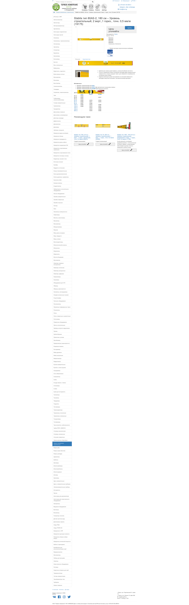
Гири (55, 95)
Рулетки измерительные (59, 364)
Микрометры (57, 251)
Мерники (56, 230)
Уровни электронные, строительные (59, 443)
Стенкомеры (57, 385)
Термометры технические (60, 413)
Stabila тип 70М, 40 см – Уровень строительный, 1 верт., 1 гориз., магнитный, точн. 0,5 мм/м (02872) (82, 137)
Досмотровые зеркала (59, 521)
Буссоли (56, 62)
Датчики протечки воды (59, 518)
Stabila (116, 34)
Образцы (56, 286)
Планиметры (57, 310)
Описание (77, 59)
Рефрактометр (57, 361)
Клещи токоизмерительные (60, 171)
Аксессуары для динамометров (61, 496)
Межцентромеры (58, 227)
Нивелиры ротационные (59, 270)
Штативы (56, 475)
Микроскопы (57, 254)
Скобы (55, 379)
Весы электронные (58, 65)
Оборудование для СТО (59, 282)
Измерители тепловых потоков (61, 155)
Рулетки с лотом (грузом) (60, 367)
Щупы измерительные (59, 481)
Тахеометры (57, 394)
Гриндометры (57, 109)
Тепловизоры (57, 407)
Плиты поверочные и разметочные (62, 316)
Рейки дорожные (58, 352)
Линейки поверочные (59, 199)
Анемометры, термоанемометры (62, 41)
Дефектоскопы (57, 121)
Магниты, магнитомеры (59, 217)
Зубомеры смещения (59, 130)
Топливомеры (57, 422)
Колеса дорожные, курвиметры (61, 177)
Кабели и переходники (59, 544)
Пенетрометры (57, 304)
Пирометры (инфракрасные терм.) (62, 307)
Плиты (55, 313)
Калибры (56, 165)
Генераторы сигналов (59, 515)
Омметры (56, 561)
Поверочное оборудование (60, 322)
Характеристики (86, 59)
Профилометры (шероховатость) (62, 343)
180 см (75, 109)
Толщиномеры (57, 419)
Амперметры (57, 503)
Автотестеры (57, 22)
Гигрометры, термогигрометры (61, 92)
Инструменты (57, 490)
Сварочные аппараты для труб (61, 570)
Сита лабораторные (58, 373)
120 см (75, 106)
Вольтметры (56, 512)
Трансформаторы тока (59, 579)
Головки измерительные (59, 103)
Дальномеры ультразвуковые (61, 115)
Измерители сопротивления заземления (60, 148)
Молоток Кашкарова (58, 257)
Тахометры (56, 397)
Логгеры (56, 205)
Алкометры (56, 38)
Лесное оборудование (59, 193)
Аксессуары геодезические (60, 31)
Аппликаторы (57, 44)
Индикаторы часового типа (60, 158)
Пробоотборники (58, 334)
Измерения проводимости (60, 139)
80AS (93, 85)
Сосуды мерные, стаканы (60, 382)
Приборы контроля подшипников (62, 328)
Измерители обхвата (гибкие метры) (60, 537)
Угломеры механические (60, 431)
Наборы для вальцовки (59, 558)
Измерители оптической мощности (62, 541)
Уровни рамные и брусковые (60, 440)
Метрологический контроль (60, 245)
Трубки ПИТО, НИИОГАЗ (59, 428)
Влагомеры (56, 80)
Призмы (55, 331)
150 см (75, 107)
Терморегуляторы (58, 573)
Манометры (56, 220)
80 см (75, 101)
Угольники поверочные (59, 437)
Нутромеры (56, 279)
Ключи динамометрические (60, 174)
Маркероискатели (58, 552)
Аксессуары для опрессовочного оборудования (61, 499)
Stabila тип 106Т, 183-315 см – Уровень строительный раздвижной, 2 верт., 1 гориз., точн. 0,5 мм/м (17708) (126, 137)
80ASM (93, 88)
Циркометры (57, 456)
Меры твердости (58, 236)
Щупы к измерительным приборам (62, 484)
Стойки (55, 388)
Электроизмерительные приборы (62, 487)
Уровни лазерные (58, 585)
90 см (75, 103)
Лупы (55, 208)
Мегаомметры (57, 224)
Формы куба (57, 447)
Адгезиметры (57, 28)
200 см (75, 110)
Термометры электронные (60, 416)
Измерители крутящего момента (61, 534)
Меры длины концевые (59, 233)
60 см (75, 100)
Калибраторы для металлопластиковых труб (60, 548)
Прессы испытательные (59, 325)
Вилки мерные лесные (59, 74)
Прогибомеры (57, 340)
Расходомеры (57, 349)
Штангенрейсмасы (58, 469)
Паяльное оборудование (60, 301)
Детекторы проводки (58, 118)
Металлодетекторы (58, 242)
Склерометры (57, 376)
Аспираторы (57, 50)
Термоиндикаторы (58, 410)
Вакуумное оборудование (60, 506)
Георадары (56, 89)
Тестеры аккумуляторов (59, 576)
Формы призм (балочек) (59, 450)
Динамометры (57, 124)
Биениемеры (57, 56)
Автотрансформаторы (59, 25)
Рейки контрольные (58, 355)
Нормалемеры (57, 276)
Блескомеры (57, 59)
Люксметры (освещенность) (60, 211)
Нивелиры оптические (59, 267)
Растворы (56, 567)
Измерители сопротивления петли (62, 152)
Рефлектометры (57, 358)
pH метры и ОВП (58, 16)
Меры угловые (57, 239)
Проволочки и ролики (59, 337)
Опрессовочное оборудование (61, 564)
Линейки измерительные (60, 196)
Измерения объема (58, 136)
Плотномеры (57, 319)
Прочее (55, 493)
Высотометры (57, 83)
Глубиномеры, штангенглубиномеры (59, 99)
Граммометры (57, 106)
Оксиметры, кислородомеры (60, 292)
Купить (130, 28)
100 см (75, 104)
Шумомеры (56, 478)
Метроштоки (57, 248)
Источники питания (58, 162)
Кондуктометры (57, 186)
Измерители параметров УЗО (61, 145)
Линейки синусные (58, 202)
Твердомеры (57, 401)
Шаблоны (56, 459)
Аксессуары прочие (58, 35)
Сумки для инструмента (59, 391)
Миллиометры (57, 555)
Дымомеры (56, 127)
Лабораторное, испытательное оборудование (61, 189)
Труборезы (56, 582)
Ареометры (56, 47)
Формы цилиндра (58, 453)
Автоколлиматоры (58, 19)
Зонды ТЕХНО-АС (58, 528)
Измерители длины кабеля (60, 142)
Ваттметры (56, 509)
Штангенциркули (58, 472)
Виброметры (57, 68)
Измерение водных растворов (61, 133)
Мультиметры (57, 260)
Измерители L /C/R (58, 531)
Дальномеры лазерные (59, 112)
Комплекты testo (57, 180)
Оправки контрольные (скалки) (61, 295)
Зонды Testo (57, 525)
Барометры (56, 53)
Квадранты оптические (59, 168)
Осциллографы (57, 298)
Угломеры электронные (59, 434)
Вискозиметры (57, 77)
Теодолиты (56, 404)
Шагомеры (56, 463)
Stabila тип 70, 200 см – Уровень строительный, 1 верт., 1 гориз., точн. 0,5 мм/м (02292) (105, 137)
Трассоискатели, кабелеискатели (62, 425)
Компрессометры (58, 183)
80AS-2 (93, 87)
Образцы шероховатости (60, 289)
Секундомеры (57, 370)
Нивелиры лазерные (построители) (59, 263)
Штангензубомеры (58, 466)
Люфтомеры (57, 214)
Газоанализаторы (58, 86)
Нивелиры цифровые (59, 273)
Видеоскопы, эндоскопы (59, 71)
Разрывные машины (58, 346)
